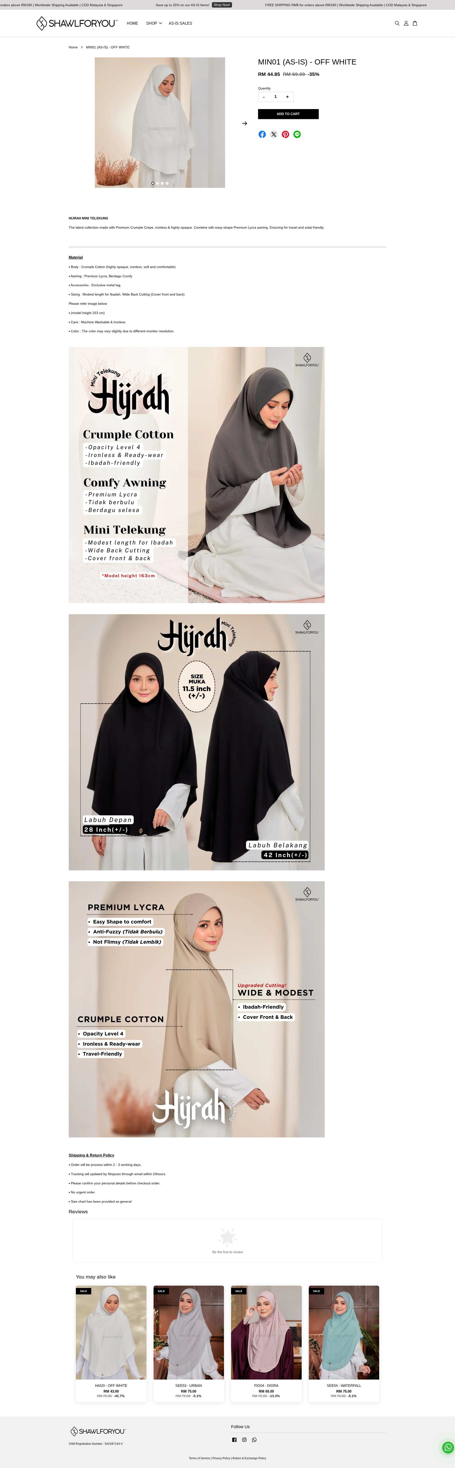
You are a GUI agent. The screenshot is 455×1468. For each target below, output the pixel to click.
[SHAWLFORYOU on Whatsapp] (254, 1442)
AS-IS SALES (180, 23)
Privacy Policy (221, 1458)
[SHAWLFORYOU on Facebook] (234, 1442)
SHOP (151, 23)
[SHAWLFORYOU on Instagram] (244, 1442)
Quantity (264, 88)
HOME (132, 23)
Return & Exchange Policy (249, 1458)
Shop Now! (168, 5)
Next (244, 123)
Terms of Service (199, 1458)
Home (73, 47)
